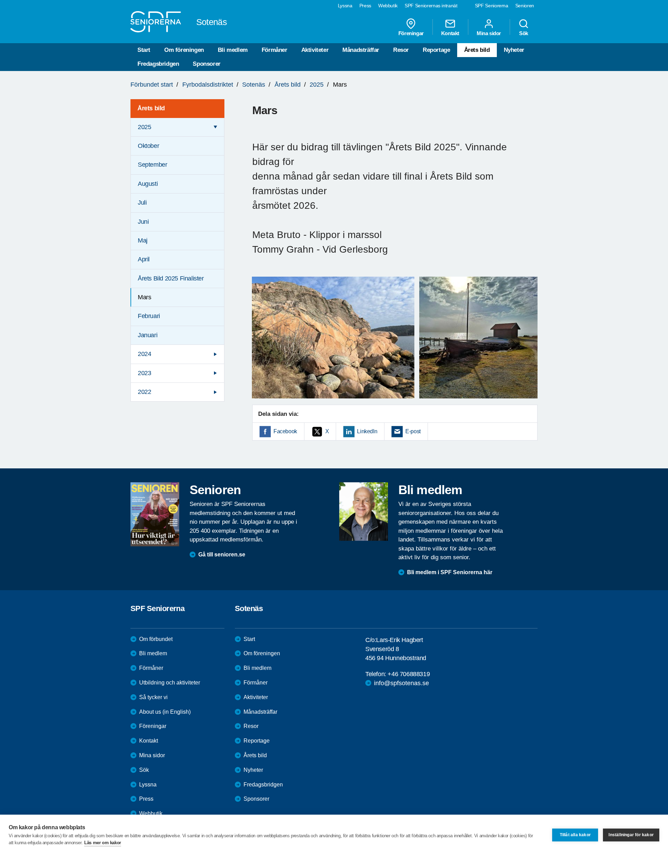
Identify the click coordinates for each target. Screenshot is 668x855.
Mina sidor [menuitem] (489, 33)
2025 (317, 84)
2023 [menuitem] (144, 373)
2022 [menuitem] (144, 391)
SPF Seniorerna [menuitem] (491, 5)
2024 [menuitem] (144, 353)
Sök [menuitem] (523, 33)
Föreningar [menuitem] (411, 33)
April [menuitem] (144, 259)
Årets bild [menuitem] (151, 108)
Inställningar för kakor (631, 834)
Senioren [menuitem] (524, 5)
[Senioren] (154, 514)
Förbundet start (151, 84)
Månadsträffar (360, 50)
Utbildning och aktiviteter (169, 683)
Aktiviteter (315, 50)
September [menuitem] (152, 164)
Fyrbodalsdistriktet (207, 84)
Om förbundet (156, 639)
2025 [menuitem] (144, 127)
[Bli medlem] (363, 511)
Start (143, 50)
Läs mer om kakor (102, 842)
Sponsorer (206, 64)
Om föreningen (184, 50)
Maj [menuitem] (143, 240)
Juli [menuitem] (142, 202)
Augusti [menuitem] (148, 183)
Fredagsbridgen (158, 64)
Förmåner (274, 50)
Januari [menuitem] (147, 335)
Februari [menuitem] (149, 315)
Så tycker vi (153, 697)
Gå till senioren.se (221, 554)
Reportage (436, 50)
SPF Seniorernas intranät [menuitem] (431, 5)
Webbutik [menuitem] (388, 5)
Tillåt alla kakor (575, 834)
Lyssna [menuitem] (345, 5)
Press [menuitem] (365, 5)
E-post (413, 431)
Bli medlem (233, 50)
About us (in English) (165, 712)
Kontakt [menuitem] (450, 33)
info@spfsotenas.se (401, 683)
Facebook (285, 431)
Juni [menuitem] (143, 221)
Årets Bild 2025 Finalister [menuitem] (171, 278)
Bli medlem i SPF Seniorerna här (449, 572)
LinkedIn (367, 431)
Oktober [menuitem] (148, 145)
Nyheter (514, 50)
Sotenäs (253, 84)
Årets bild (477, 50)
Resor (401, 50)
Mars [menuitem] (144, 297)
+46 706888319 (409, 674)
